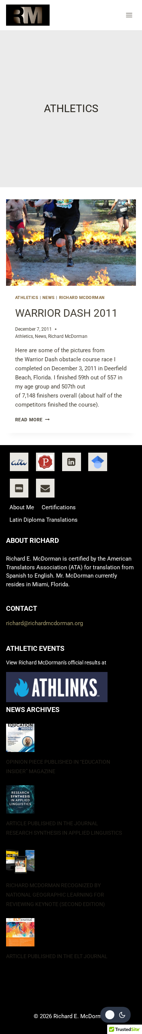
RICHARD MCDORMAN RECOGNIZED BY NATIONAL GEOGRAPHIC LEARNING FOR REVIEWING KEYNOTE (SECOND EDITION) (55, 894)
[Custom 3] (97, 462)
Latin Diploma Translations (43, 519)
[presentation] (71, 242)
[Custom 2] (45, 462)
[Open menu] (129, 15)
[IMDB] (19, 488)
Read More (32, 419)
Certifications (59, 507)
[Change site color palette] (115, 1015)
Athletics (27, 297)
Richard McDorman (82, 297)
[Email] (45, 488)
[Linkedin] (71, 462)
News (48, 297)
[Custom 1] (19, 462)
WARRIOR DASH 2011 (66, 313)
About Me (21, 507)
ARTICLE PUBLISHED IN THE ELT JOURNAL (57, 956)
